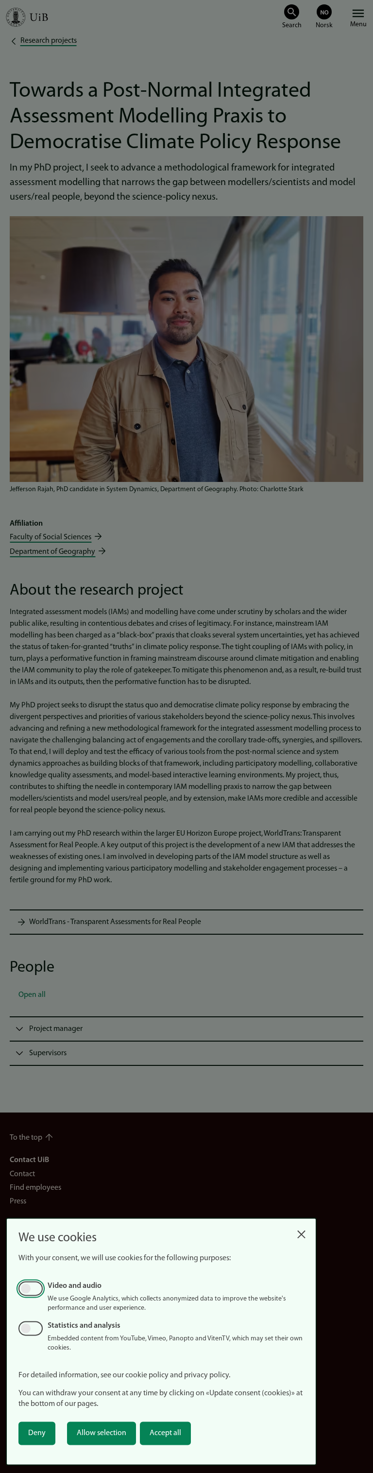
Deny (37, 1433)
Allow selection (101, 1433)
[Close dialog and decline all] (301, 1232)
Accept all (165, 1433)
